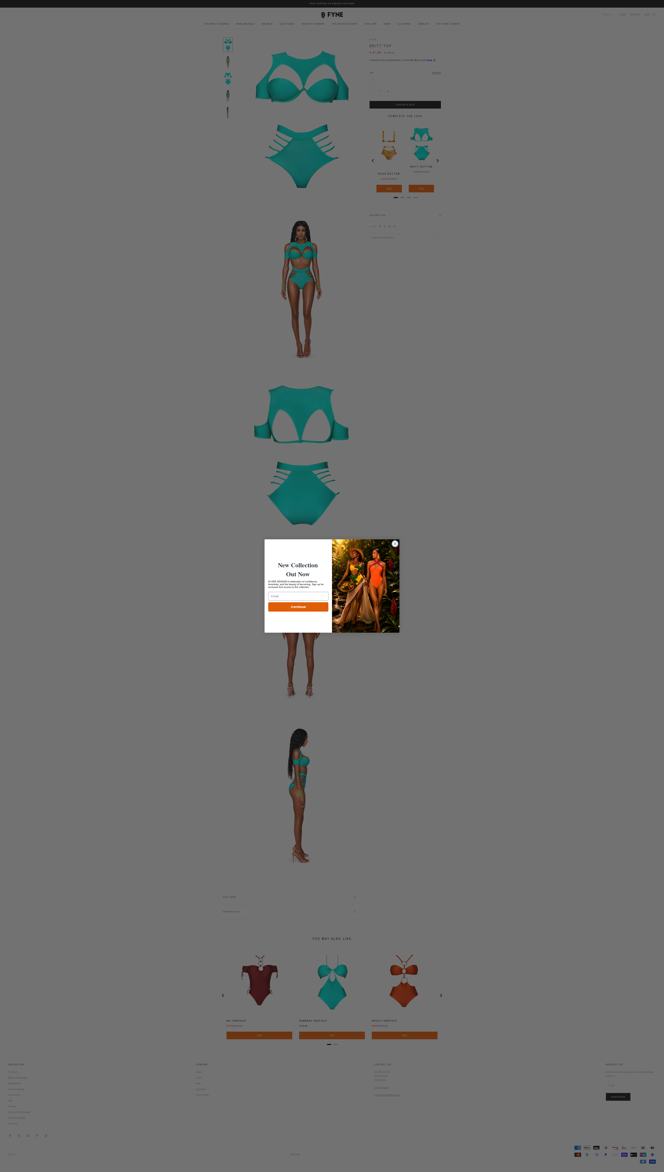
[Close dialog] (395, 544)
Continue (298, 607)
